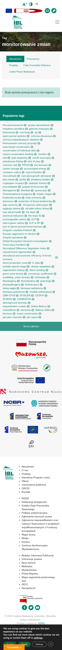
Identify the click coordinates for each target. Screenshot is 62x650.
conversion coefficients (40, 273)
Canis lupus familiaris (14, 244)
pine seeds (9, 179)
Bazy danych (29, 562)
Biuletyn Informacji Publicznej (37, 555)
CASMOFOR (24, 299)
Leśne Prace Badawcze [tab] (22, 71)
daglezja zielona (11, 208)
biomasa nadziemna (32, 288)
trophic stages (44, 194)
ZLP (33, 219)
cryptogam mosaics (13, 183)
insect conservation (27, 313)
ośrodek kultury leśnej (37, 208)
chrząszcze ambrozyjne (35, 204)
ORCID (25, 488)
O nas (25, 470)
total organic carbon (13, 223)
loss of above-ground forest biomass (23, 226)
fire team (31, 212)
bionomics (8, 201)
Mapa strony (28, 534)
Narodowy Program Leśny (36, 477)
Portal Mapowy (30, 573)
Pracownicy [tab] (33, 58)
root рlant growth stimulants (36, 175)
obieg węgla (9, 288)
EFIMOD (7, 299)
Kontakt (26, 492)
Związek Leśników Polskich (17, 230)
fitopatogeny (9, 281)
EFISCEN (25, 295)
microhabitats (10, 186)
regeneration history (14, 270)
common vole (10, 165)
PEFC (25, 584)
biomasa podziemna (14, 291)
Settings (39, 644)
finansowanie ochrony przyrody (20, 143)
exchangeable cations (15, 219)
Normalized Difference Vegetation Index (24, 248)
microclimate (10, 175)
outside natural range (14, 266)
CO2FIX (39, 295)
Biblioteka (27, 566)
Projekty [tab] (13, 65)
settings (38, 637)
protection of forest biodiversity (35, 201)
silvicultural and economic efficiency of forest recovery (27, 257)
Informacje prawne (32, 559)
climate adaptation (41, 266)
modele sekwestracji (41, 291)
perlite (22, 179)
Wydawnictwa (29, 570)
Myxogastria (9, 190)
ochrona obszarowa (41, 136)
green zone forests (13, 273)
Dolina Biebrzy (39, 306)
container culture (12, 172)
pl (37, 4)
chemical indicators (13, 215)
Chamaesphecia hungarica (17, 194)
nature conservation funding (18, 154)
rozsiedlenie (9, 310)
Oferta (25, 481)
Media (25, 538)
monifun (42, 154)
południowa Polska (13, 161)
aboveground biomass (15, 302)
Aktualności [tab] (15, 58)
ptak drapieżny (20, 157)
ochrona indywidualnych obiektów (21, 139)
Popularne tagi (13, 116)
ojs (36, 132)
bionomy (7, 313)
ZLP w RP (34, 223)
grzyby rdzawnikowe (39, 125)
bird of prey (34, 161)
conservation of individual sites (19, 150)
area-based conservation (16, 146)
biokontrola (9, 132)
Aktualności (28, 466)
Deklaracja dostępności (34, 502)
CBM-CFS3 (9, 295)
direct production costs (15, 262)
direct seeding (37, 270)
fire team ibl (34, 215)
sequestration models (14, 306)
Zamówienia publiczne (34, 484)
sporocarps (41, 190)
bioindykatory (28, 281)
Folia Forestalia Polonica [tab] (36, 65)
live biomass (41, 165)
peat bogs (45, 281)
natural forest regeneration (17, 252)
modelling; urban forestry (16, 277)
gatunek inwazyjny (39, 128)
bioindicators (32, 284)
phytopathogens (11, 284)
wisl (5, 157)
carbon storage (11, 168)
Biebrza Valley (43, 310)
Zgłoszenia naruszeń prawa (37, 516)
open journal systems (14, 136)
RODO (25, 498)
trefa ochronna (34, 197)
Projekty (26, 473)
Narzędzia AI (28, 588)
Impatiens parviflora (13, 128)
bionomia (26, 310)
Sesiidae (25, 190)
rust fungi (25, 132)
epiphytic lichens (38, 183)
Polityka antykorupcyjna (34, 512)
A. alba (36, 262)
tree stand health (12, 212)
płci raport (32, 317)
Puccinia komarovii (13, 125)
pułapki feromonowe (33, 186)
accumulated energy (35, 168)
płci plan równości (12, 317)
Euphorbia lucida (12, 197)
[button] (9, 10)
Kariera (26, 541)
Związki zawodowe (13, 237)
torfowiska (40, 277)
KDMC (41, 623)
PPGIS (25, 165)
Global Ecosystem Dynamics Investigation (25, 241)
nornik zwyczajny (41, 157)
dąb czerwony (10, 204)
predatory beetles (40, 179)
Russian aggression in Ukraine (19, 233)
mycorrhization (34, 172)
